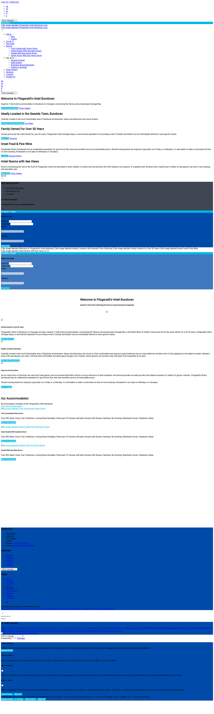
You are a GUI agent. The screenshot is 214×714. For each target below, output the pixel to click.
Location (9, 74)
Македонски (97, 628)
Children (4, 236)
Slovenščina (102, 631)
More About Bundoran (10, 361)
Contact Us (10, 77)
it (6, 16)
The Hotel (10, 44)
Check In (4, 221)
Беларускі (136, 628)
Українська (16, 631)
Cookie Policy (88, 609)
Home (9, 34)
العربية (60, 628)
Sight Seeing (16, 62)
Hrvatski (162, 628)
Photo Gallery (12, 70)
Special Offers (15, 156)
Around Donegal (18, 60)
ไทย (9, 631)
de (7, 6)
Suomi (65, 628)
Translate (21, 638)
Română (70, 631)
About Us (5, 138)
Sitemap (77, 609)
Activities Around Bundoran (22, 65)
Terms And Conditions (105, 609)
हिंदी (150, 628)
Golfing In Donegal (19, 67)
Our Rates (29, 123)
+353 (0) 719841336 (10, 2)
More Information (8, 422)
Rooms (9, 46)
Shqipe (93, 631)
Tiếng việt (54, 631)
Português (39, 631)
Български (127, 628)
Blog (13, 37)
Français (9, 562)
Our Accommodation (9, 108)
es (7, 11)
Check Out (5, 224)
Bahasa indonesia (174, 628)
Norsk (199, 628)
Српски (86, 631)
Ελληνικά (47, 628)
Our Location (6, 387)
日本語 (25, 631)
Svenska (78, 631)
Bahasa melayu (109, 628)
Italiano (9, 565)
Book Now (5, 173)
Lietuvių (79, 628)
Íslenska (192, 628)
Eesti (54, 628)
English (9, 557)
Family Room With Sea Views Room (26, 55)
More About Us (7, 339)
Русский (63, 631)
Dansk (40, 628)
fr (6, 13)
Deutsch (9, 555)
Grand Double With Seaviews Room (26, 51)
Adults (4, 226)
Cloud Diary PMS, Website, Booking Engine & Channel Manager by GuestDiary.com (36, 609)
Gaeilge (72, 628)
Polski (47, 631)
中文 (119, 631)
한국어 (31, 631)
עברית (185, 628)
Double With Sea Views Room (24, 53)
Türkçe (4, 631)
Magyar (155, 628)
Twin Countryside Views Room (24, 48)
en (7, 9)
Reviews (9, 72)
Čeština (145, 628)
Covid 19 (10, 41)
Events (14, 39)
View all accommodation (12, 406)
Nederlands (207, 628)
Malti (119, 628)
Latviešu (87, 628)
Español (9, 560)
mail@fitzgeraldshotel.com (23, 545)
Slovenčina (112, 631)
